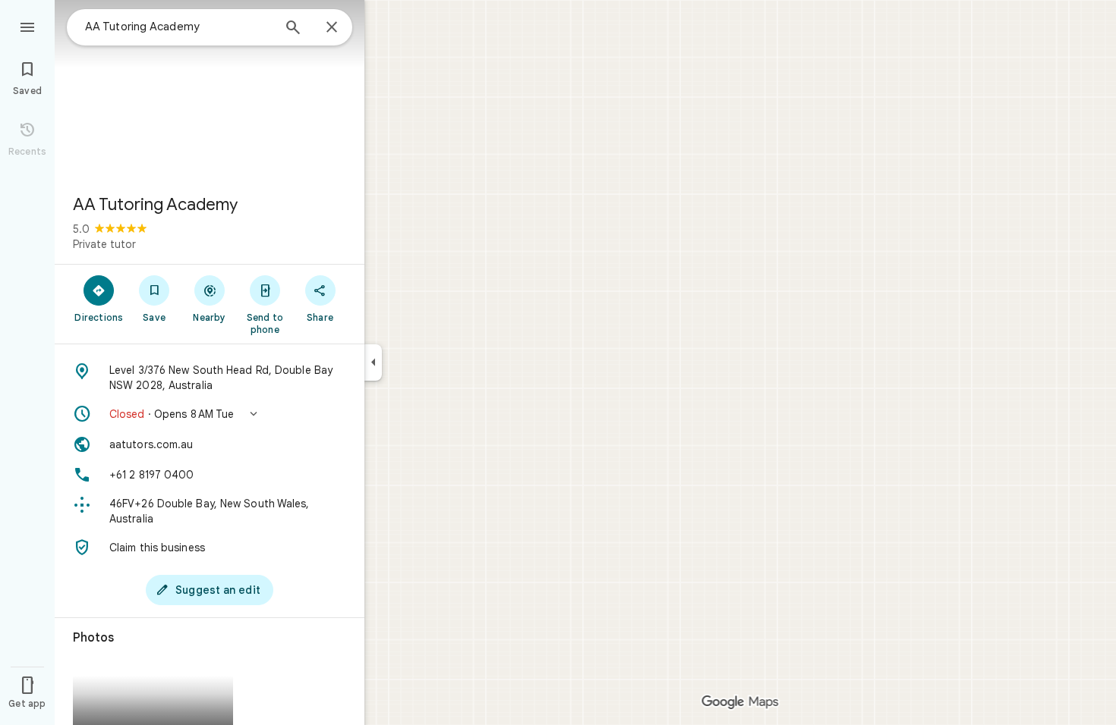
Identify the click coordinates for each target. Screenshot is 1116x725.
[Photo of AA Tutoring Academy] (209, 91)
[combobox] (178, 26)
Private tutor (104, 244)
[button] (209, 414)
